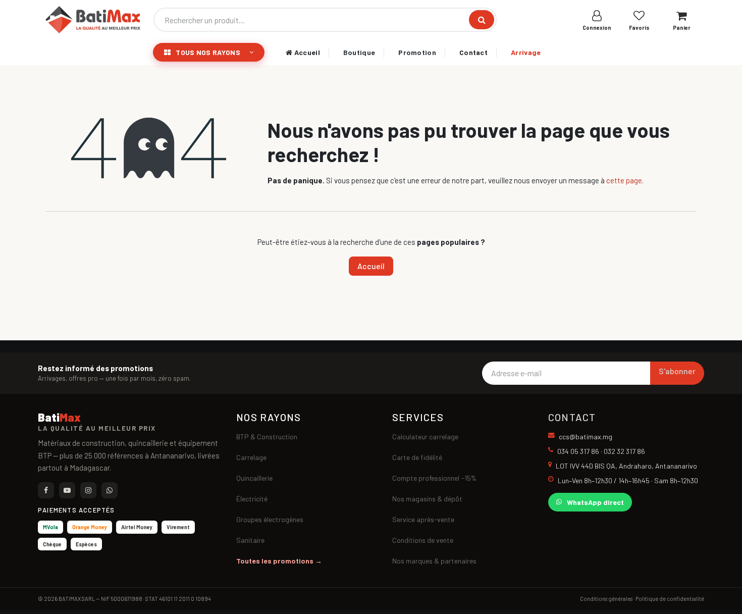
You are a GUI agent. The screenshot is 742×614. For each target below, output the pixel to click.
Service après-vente (423, 519)
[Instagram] (88, 490)
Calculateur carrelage (425, 436)
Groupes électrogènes (269, 519)
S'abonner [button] (677, 371)
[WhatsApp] (109, 490)
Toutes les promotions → (279, 560)
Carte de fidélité (417, 457)
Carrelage (251, 457)
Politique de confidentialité (669, 598)
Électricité (252, 498)
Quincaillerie (254, 478)
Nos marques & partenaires (434, 560)
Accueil (306, 52)
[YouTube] (67, 490)
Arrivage (526, 52)
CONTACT (572, 417)
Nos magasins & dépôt (427, 498)
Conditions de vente (422, 540)
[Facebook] (46, 490)
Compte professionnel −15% (434, 478)
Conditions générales (606, 598)
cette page (624, 180)
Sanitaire (250, 540)
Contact (473, 52)
